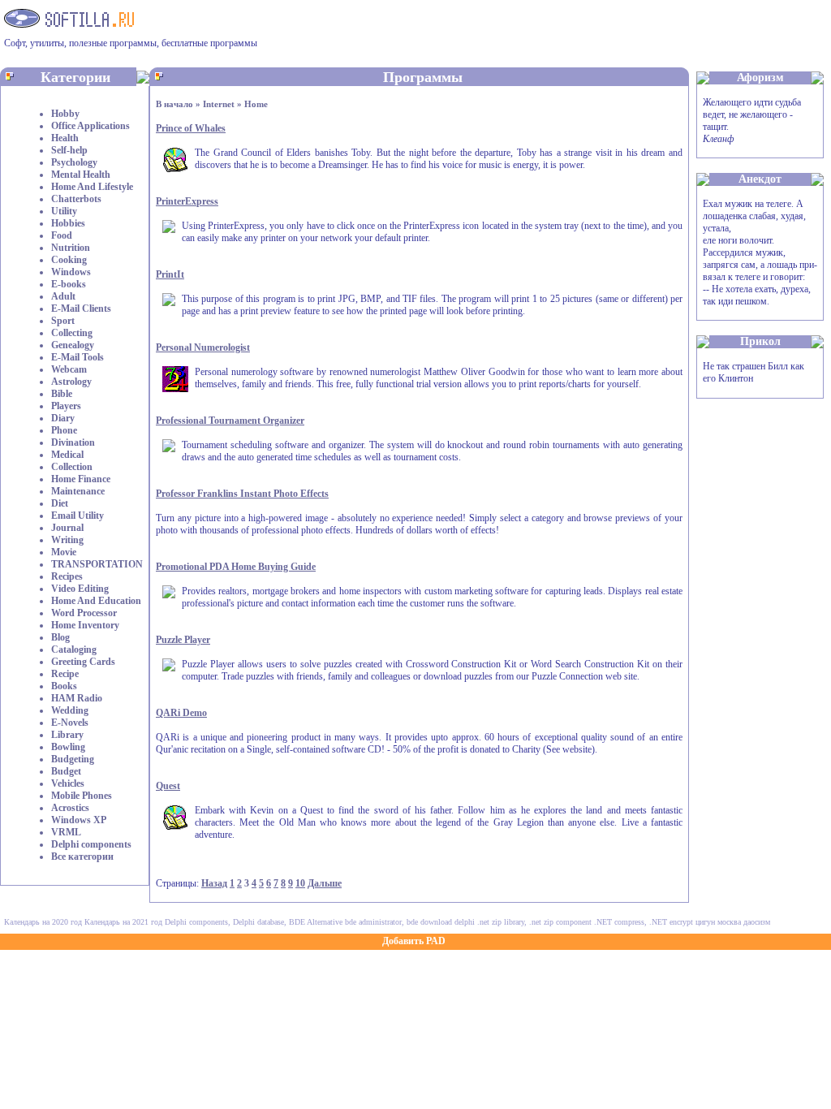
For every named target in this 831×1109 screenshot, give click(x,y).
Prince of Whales (191, 128)
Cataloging (74, 649)
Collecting (72, 333)
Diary (63, 418)
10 (300, 883)
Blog (60, 637)
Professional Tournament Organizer (230, 420)
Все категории (82, 856)
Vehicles (67, 783)
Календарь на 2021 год (123, 921)
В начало (174, 104)
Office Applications (90, 126)
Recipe (65, 674)
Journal (67, 527)
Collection (72, 467)
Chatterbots (76, 199)
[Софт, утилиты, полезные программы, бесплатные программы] (69, 23)
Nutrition (70, 247)
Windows (71, 272)
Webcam (69, 369)
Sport (63, 320)
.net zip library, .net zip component (534, 921)
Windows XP (78, 820)
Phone (64, 430)
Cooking (69, 259)
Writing (67, 540)
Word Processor (84, 613)
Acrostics (70, 807)
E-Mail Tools (77, 357)
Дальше (325, 883)
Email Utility (77, 515)
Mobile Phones (81, 795)
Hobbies (68, 223)
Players (66, 406)
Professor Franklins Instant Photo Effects (242, 493)
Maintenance (78, 491)
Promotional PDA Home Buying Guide (236, 566)
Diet (59, 503)
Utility (64, 211)
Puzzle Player (183, 639)
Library (67, 734)
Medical (67, 454)
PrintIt (170, 274)
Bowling (68, 747)
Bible (61, 393)
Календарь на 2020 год (43, 921)
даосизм (756, 921)
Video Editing (80, 588)
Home (256, 104)
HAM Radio (76, 698)
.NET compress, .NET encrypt (643, 921)
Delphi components (91, 844)
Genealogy (72, 345)
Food (61, 235)
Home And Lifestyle (92, 186)
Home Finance (80, 479)
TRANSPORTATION (97, 564)
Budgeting (72, 759)
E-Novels (69, 722)
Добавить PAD (414, 941)
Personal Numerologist (203, 347)
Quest (168, 786)
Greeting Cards (83, 661)
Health (65, 138)
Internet (219, 104)
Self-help (69, 150)
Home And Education (96, 600)
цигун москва (718, 921)
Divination (73, 442)
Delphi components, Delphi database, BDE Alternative (253, 921)
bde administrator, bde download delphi (410, 921)
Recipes (67, 576)
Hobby (65, 113)
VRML (66, 832)
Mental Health (80, 174)
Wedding (69, 710)
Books (64, 686)
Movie (63, 552)
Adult (63, 296)
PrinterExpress (187, 201)
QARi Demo (181, 712)
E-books (68, 284)
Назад (214, 883)
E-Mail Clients (81, 308)
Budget (66, 771)
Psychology (74, 162)
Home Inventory (85, 625)
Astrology (71, 381)
